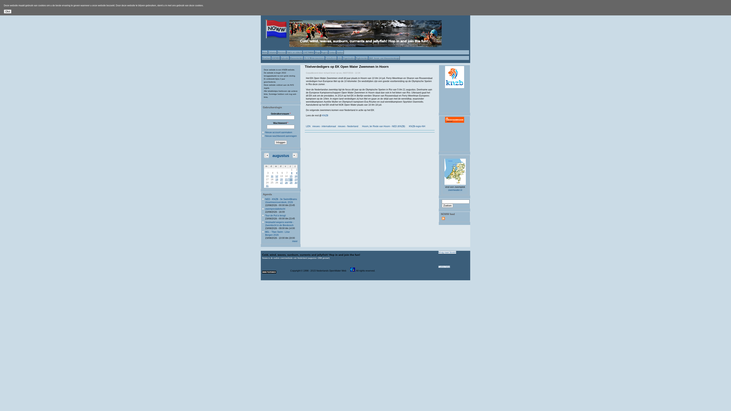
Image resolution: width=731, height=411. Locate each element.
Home (264, 52)
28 (286, 182)
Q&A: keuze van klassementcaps (384, 58)
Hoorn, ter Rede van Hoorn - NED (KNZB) (383, 126)
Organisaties (349, 58)
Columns (272, 52)
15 (291, 176)
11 (272, 176)
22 (291, 179)
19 (276, 179)
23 (296, 179)
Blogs (317, 52)
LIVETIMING (308, 52)
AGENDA (276, 58)
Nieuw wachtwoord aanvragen (281, 136)
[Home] (275, 37)
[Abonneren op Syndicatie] (443, 219)
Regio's (324, 52)
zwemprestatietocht (275, 209)
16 (296, 176)
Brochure (266, 58)
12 (276, 176)
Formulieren (331, 58)
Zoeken (340, 52)
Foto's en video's (294, 52)
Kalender (285, 58)
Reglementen (362, 58)
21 (286, 179)
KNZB (325, 115)
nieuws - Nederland (348, 126)
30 (296, 182)
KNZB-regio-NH (417, 126)
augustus (280, 156)
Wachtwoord (280, 123)
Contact (332, 52)
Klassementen (296, 58)
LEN (308, 126)
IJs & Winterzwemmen (314, 58)
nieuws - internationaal (324, 126)
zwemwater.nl (455, 190)
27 (281, 182)
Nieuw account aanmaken (278, 132)
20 (281, 179)
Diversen (281, 52)
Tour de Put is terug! (275, 215)
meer (295, 241)
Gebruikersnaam (281, 113)
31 (267, 186)
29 (291, 182)
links (339, 58)
